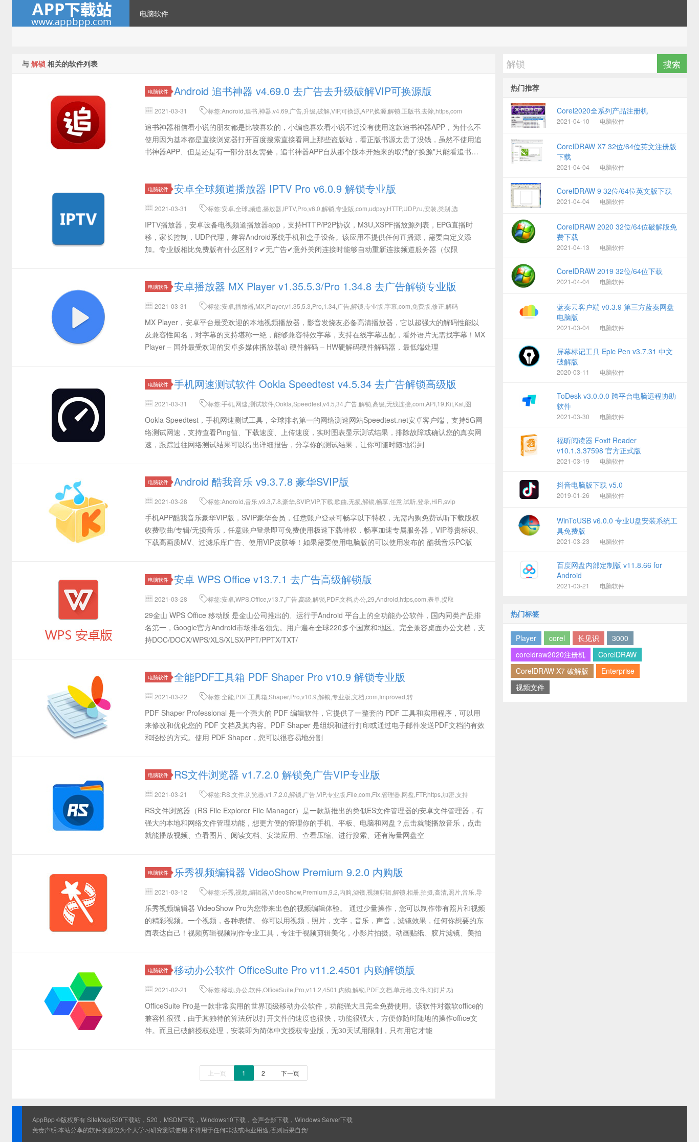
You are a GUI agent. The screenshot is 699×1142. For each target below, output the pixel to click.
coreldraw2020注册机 (550, 654)
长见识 (588, 638)
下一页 (290, 1072)
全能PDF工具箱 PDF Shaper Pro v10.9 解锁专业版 (289, 676)
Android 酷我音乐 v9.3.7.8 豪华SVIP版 (261, 481)
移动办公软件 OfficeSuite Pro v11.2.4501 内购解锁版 (294, 969)
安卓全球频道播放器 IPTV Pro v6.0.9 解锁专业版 (285, 188)
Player (526, 638)
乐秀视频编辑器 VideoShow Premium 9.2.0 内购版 (288, 871)
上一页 (217, 1072)
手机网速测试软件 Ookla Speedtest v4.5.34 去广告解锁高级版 (315, 383)
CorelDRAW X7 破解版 (552, 671)
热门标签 (525, 613)
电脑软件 (154, 13)
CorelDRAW (617, 654)
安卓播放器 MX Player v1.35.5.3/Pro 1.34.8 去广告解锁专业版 (315, 286)
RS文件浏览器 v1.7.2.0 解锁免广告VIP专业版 (277, 774)
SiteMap (98, 1119)
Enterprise (618, 671)
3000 (620, 638)
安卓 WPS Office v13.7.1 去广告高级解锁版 (273, 579)
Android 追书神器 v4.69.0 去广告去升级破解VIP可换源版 (303, 90)
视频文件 (530, 687)
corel (557, 638)
